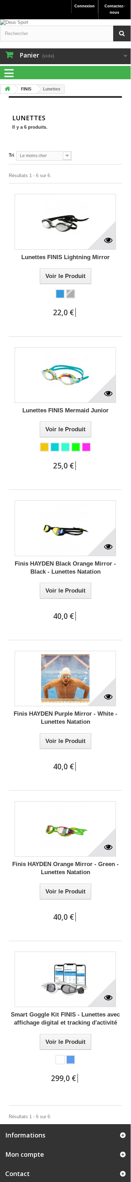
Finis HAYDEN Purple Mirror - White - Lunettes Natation (65, 717)
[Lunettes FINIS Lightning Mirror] (65, 221)
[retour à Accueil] (7, 89)
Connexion (84, 6)
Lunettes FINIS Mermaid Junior (65, 410)
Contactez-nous (114, 9)
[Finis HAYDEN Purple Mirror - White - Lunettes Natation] (65, 678)
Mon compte (24, 1154)
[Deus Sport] (65, 22)
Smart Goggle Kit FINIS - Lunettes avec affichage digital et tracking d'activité (65, 1018)
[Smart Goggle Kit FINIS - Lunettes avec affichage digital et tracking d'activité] (65, 979)
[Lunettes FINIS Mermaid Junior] (65, 375)
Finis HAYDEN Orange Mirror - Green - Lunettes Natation (65, 868)
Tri (11, 155)
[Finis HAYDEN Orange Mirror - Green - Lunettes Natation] (65, 829)
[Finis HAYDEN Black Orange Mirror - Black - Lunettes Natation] (65, 528)
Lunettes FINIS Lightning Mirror (65, 257)
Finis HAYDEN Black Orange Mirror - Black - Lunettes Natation (65, 567)
